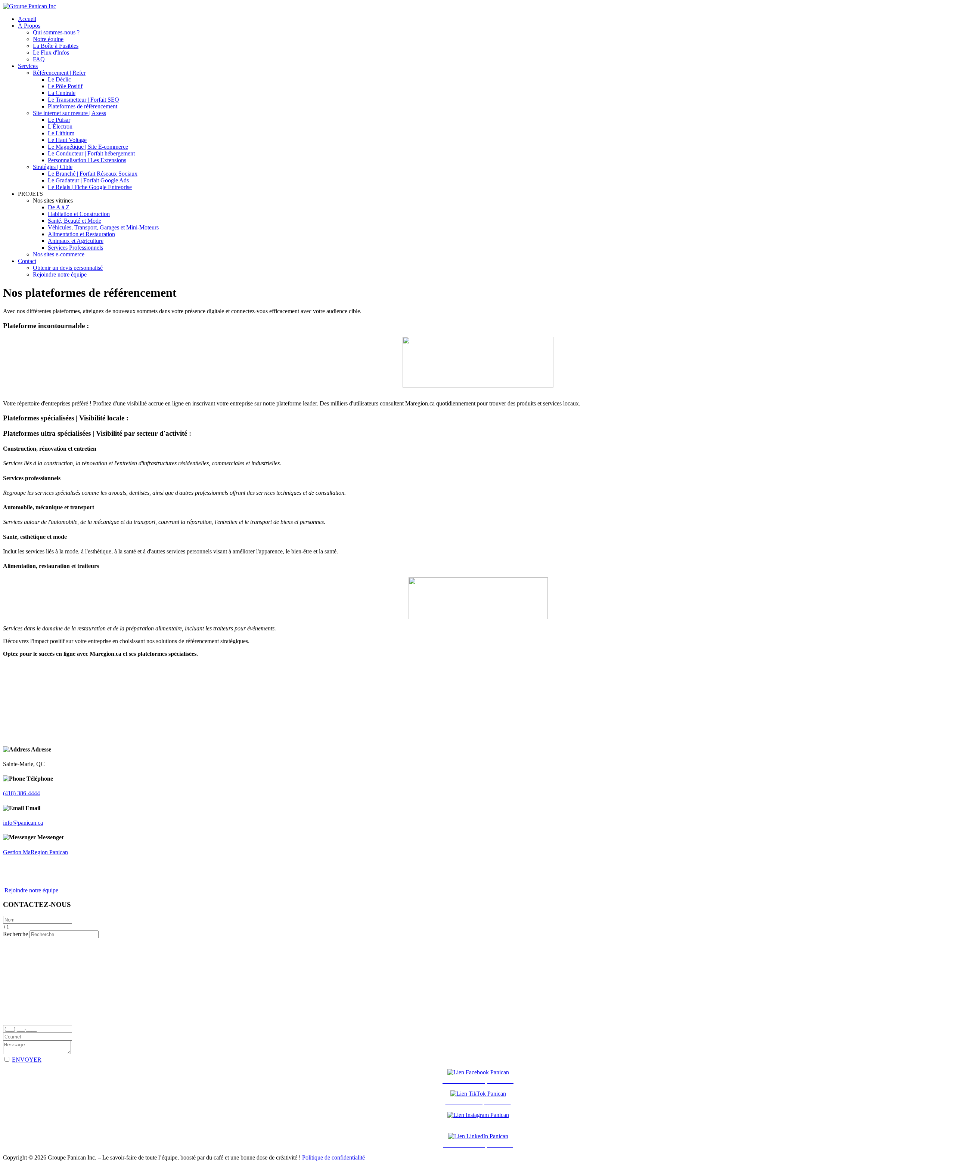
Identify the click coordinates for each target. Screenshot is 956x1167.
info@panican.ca (23, 822)
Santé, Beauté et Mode (74, 220)
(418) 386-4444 (21, 793)
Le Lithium (61, 133)
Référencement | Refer (59, 73)
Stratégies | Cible (52, 167)
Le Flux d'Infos (51, 52)
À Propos (29, 25)
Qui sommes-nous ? (56, 32)
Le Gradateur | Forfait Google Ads (88, 180)
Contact (27, 261)
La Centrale (61, 93)
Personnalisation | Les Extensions (87, 160)
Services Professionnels (75, 247)
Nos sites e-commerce (58, 254)
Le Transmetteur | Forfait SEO (83, 99)
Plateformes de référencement (82, 106)
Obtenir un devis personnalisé (68, 268)
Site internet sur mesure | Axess (69, 113)
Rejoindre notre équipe (60, 274)
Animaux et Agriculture (75, 241)
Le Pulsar (59, 120)
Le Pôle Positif (65, 86)
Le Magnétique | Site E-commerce (88, 146)
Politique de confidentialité (333, 1157)
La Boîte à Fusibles (55, 46)
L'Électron (60, 126)
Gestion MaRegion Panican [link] (35, 852)
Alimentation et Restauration (81, 234)
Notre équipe (48, 39)
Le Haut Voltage (67, 140)
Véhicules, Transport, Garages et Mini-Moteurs (103, 227)
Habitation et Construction (79, 214)
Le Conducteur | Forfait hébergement (91, 153)
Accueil (27, 19)
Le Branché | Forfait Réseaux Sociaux (92, 173)
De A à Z (58, 207)
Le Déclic (59, 79)
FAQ (39, 59)
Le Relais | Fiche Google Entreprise (90, 187)
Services (28, 66)
